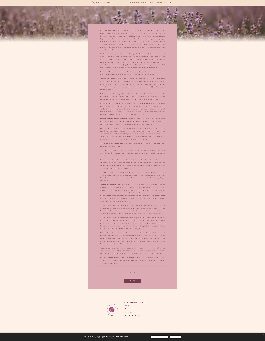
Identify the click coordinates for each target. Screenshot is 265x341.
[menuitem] (138, 3)
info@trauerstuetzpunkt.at (131, 315)
